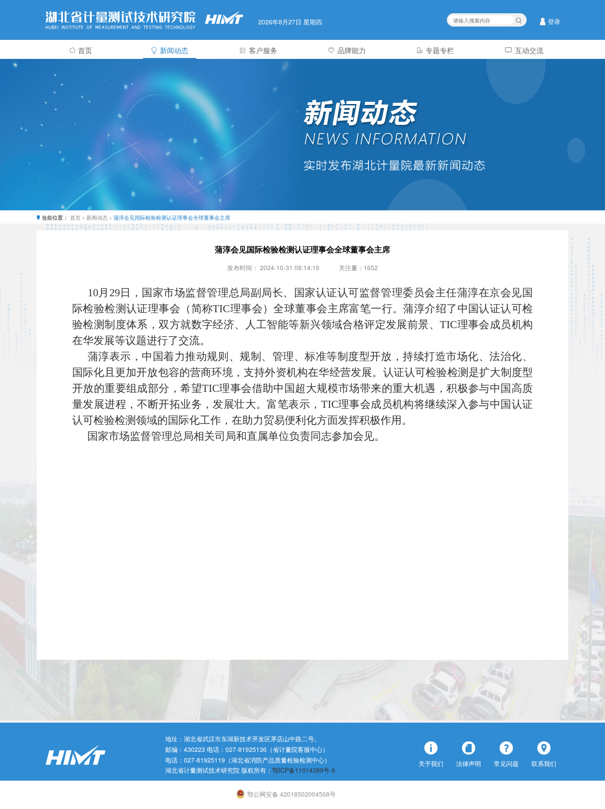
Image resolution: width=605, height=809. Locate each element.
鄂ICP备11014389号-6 (303, 770)
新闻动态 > (99, 217)
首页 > (78, 217)
